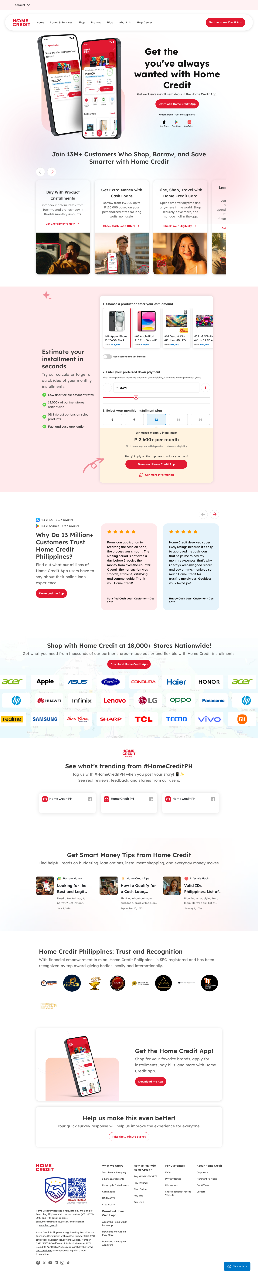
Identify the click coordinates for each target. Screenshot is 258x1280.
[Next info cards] (51, 171)
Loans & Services (61, 22)
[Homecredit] (45, 1169)
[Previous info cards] (40, 171)
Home (40, 22)
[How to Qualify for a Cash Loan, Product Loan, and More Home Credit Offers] (109, 885)
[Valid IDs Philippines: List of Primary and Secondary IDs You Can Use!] (172, 885)
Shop (81, 22)
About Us (125, 22)
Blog (110, 22)
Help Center (144, 22)
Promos (96, 22)
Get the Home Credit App (225, 22)
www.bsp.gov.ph (48, 1225)
